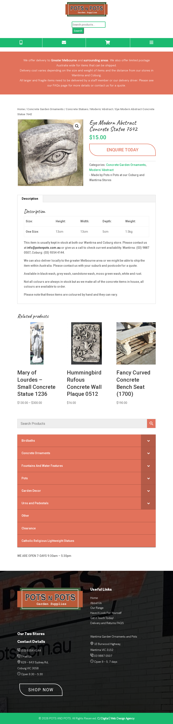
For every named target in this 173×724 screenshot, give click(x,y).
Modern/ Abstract (101, 109)
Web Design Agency (115, 718)
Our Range (96, 608)
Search (78, 30)
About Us (96, 603)
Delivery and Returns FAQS (107, 623)
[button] (77, 126)
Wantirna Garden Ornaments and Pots (113, 637)
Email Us (26, 656)
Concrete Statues (77, 109)
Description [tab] (30, 198)
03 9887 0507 (102, 656)
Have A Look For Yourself (106, 613)
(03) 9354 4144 (31, 651)
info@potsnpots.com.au (44, 247)
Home (21, 109)
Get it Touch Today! (102, 618)
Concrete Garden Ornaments (45, 109)
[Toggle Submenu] (148, 440)
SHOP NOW (41, 689)
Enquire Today (122, 149)
